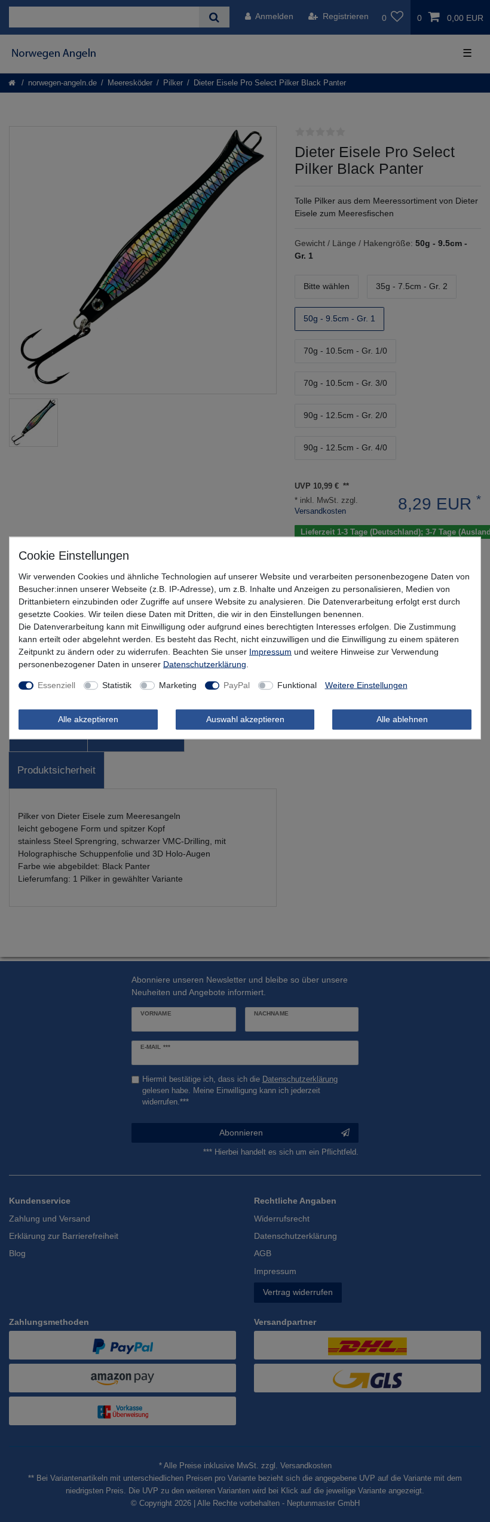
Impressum (270, 651)
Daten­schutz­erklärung (204, 664)
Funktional (297, 685)
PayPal (236, 685)
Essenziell (56, 685)
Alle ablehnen (402, 719)
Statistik (116, 685)
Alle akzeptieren (88, 719)
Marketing (178, 685)
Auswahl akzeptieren (245, 719)
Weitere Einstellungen (366, 685)
